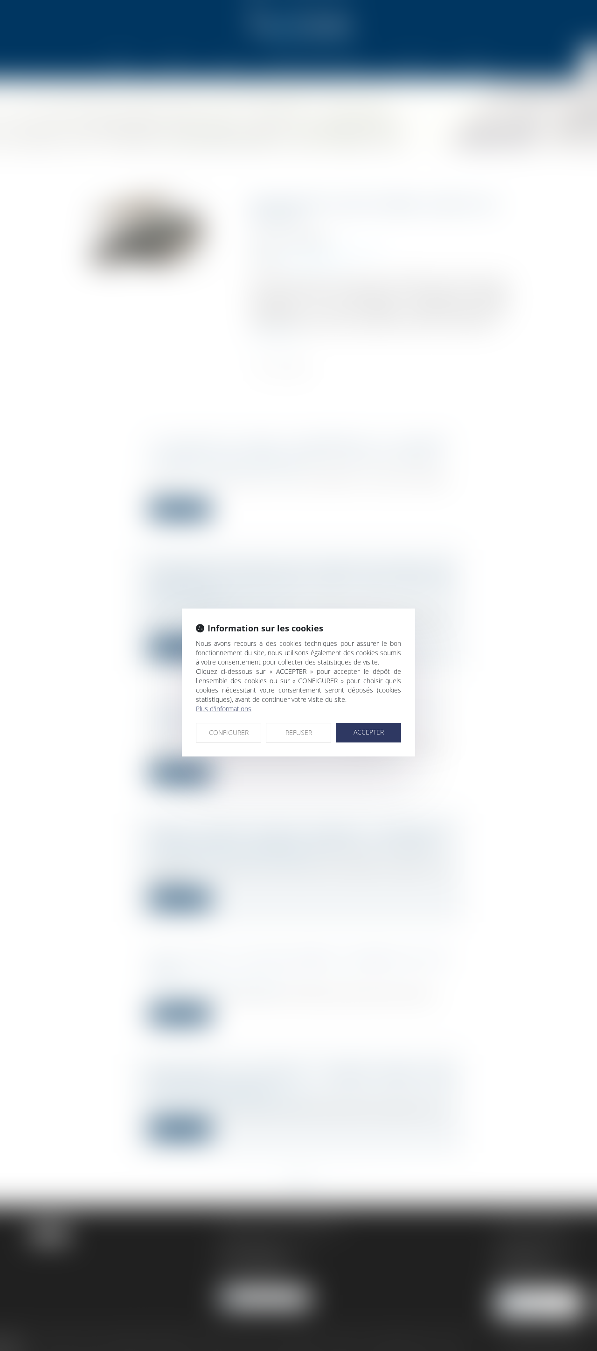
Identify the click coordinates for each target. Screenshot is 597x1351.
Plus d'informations (223, 708)
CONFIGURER (229, 732)
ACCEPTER (369, 732)
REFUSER (298, 732)
